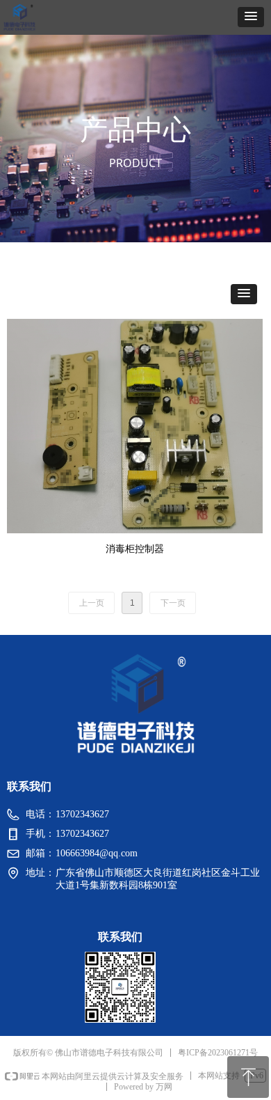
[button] (251, 17)
